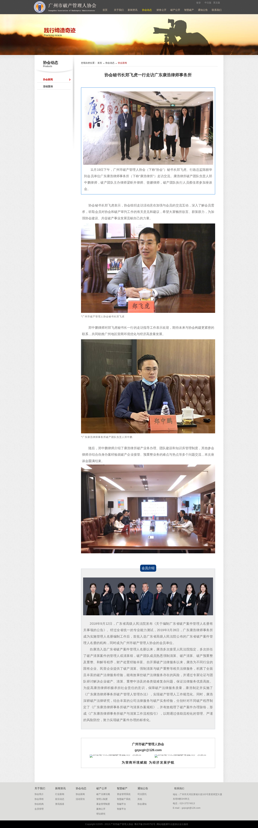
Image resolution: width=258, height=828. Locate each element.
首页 (105, 10)
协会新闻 (122, 63)
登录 (198, 3)
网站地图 (160, 824)
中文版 (208, 2)
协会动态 (109, 63)
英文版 (216, 2)
